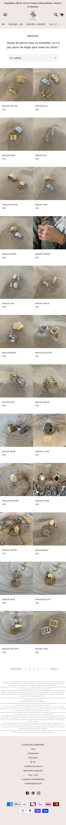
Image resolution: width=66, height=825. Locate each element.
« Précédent (16, 669)
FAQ (33, 749)
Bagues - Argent (36, 24)
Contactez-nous (33, 766)
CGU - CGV (33, 775)
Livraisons (33, 753)
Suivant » (54, 669)
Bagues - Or (16, 24)
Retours (33, 758)
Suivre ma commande (33, 745)
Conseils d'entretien (33, 779)
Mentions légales (33, 771)
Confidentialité (33, 783)
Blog (33, 762)
